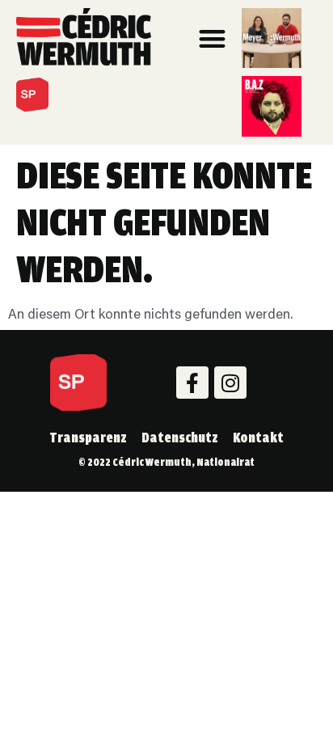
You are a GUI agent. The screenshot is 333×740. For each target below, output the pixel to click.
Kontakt (258, 437)
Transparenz (88, 437)
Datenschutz (179, 437)
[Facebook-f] (192, 382)
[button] (213, 38)
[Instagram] (230, 382)
